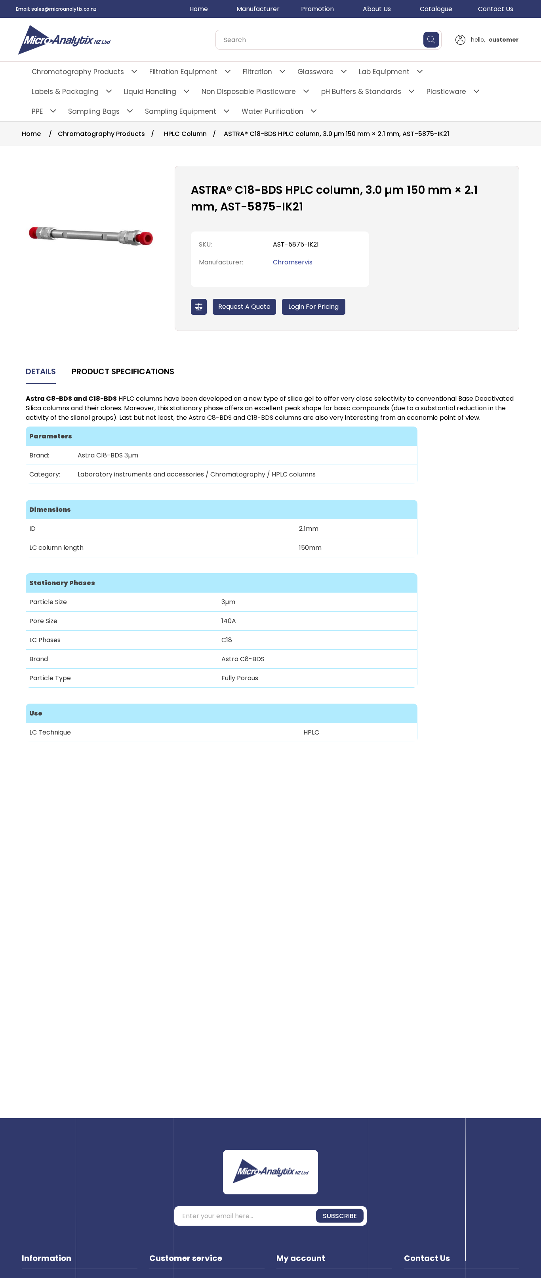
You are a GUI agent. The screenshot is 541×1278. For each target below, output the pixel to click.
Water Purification (272, 111)
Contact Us (495, 8)
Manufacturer (258, 8)
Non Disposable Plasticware (249, 91)
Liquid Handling (150, 91)
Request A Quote (244, 306)
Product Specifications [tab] (123, 371)
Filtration (257, 72)
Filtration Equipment (183, 72)
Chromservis (292, 262)
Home (198, 8)
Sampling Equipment (180, 111)
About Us (377, 8)
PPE (37, 111)
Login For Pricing (313, 306)
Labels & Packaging (65, 91)
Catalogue (436, 8)
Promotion (317, 8)
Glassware (315, 72)
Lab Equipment (384, 72)
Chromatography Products (78, 72)
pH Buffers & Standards (361, 91)
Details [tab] (41, 371)
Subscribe (340, 1216)
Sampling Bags (94, 111)
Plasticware (446, 91)
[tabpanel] (270, 574)
